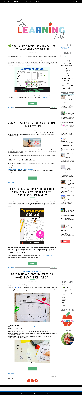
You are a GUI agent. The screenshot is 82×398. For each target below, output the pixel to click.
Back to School (26, 271)
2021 (63, 296)
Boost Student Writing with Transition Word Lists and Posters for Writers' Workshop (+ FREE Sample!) (32, 192)
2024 (63, 294)
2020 (63, 297)
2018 (63, 300)
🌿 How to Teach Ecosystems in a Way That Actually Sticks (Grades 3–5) (32, 47)
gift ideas (67, 73)
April (64, 286)
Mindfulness (32, 120)
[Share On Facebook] (52, 107)
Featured (26, 120)
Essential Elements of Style (46, 255)
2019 (63, 299)
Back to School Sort (31, 326)
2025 (63, 284)
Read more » (32, 103)
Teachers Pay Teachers (67, 85)
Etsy (67, 68)
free (67, 72)
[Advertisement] (33, 10)
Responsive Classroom (67, 78)
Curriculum (67, 67)
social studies (67, 80)
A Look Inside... (68, 111)
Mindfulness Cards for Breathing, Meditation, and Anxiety (20, 169)
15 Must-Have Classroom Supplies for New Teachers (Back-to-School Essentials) (67, 183)
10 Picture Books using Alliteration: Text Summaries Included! (67, 198)
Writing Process (32, 186)
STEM (67, 82)
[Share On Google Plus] (54, 107)
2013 (63, 303)
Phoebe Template (28, 393)
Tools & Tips (67, 87)
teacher (39, 120)
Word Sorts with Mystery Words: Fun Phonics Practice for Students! (32, 276)
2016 (63, 302)
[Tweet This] (51, 107)
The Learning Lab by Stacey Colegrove (17, 393)
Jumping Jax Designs (52, 393)
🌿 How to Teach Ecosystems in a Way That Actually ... (68, 289)
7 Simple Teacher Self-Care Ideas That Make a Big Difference (32, 124)
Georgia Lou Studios (39, 393)
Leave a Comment (11, 107)
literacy (39, 271)
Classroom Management (67, 65)
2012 (63, 305)
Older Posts (53, 376)
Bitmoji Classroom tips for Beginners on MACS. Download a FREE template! (67, 228)
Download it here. (44, 97)
